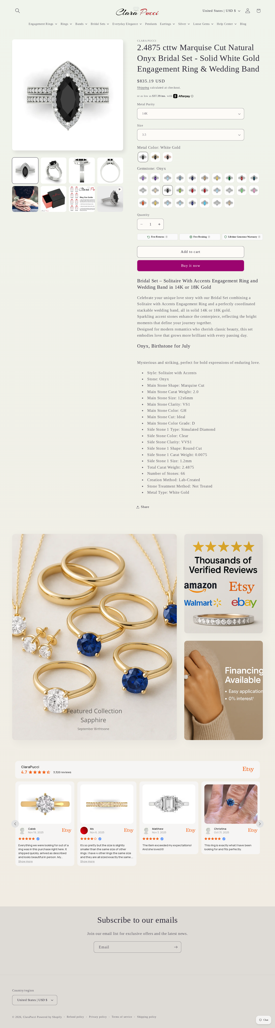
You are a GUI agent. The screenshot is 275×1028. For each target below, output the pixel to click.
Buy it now (190, 266)
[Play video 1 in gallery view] (110, 199)
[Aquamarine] (167, 178)
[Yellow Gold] (155, 157)
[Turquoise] (204, 203)
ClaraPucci (29, 1016)
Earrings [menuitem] (165, 23)
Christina (220, 828)
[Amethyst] (155, 178)
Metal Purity (146, 104)
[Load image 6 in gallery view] (54, 199)
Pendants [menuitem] (151, 23)
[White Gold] (143, 157)
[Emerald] (229, 178)
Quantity (143, 215)
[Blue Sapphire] (192, 178)
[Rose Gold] (167, 157)
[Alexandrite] (143, 178)
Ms (92, 828)
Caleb (31, 828)
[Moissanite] (143, 191)
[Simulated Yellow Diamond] (155, 203)
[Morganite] (155, 191)
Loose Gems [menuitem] (201, 23)
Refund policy (75, 1016)
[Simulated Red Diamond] (143, 203)
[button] (17, 10)
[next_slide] (260, 824)
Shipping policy (147, 1016)
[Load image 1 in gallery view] (25, 171)
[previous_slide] (15, 824)
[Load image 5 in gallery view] (25, 199)
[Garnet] (242, 178)
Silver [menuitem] (182, 23)
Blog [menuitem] (243, 23)
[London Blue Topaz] (254, 178)
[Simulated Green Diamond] (242, 191)
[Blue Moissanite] (180, 178)
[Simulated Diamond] (229, 191)
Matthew (157, 828)
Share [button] (145, 507)
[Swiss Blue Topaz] (180, 203)
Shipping (143, 87)
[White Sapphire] (217, 203)
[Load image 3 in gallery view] (82, 171)
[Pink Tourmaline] (192, 191)
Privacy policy (98, 1016)
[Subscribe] (175, 947)
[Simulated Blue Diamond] (217, 191)
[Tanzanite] (192, 203)
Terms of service (122, 1016)
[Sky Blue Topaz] (167, 203)
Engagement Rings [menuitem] (41, 23)
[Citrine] (217, 178)
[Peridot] (180, 191)
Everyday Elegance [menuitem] (125, 23)
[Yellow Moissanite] (229, 203)
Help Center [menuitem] (225, 23)
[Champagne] (204, 178)
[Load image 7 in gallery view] (82, 199)
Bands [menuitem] (79, 23)
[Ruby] (204, 191)
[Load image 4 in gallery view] (110, 171)
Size (140, 125)
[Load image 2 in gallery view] (54, 171)
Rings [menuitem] (64, 23)
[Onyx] (167, 191)
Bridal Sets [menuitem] (98, 23)
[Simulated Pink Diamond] (254, 191)
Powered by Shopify (49, 1016)
